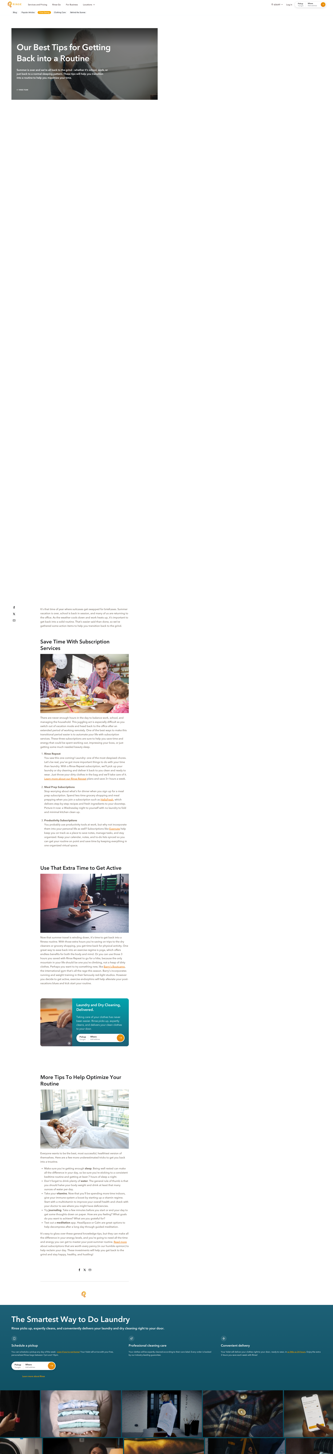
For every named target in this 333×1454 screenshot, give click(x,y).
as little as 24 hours (296, 1351)
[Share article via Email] (14, 620)
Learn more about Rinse (33, 1376)
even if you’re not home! (68, 1351)
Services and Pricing (37, 4)
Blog (15, 12)
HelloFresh (107, 799)
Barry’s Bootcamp (114, 966)
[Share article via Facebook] (14, 607)
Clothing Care (60, 12)
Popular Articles (28, 12)
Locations (87, 4)
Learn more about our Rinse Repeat (65, 778)
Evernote (114, 828)
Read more (120, 1241)
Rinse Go (56, 4)
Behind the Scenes (77, 12)
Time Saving (44, 12)
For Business (72, 4)
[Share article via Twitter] (14, 614)
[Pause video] (69, 1043)
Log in (289, 4)
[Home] (14, 5)
